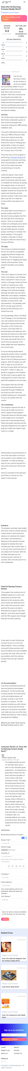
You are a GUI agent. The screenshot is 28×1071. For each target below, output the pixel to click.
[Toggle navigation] (24, 2)
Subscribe (15, 1039)
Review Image (6, 847)
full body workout (17, 157)
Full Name (5, 874)
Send (5, 919)
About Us (4, 1053)
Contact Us (18, 1053)
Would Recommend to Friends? (12, 835)
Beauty (16, 1047)
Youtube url (5, 853)
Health (3, 1047)
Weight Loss (5, 1050)
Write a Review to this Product (11, 18)
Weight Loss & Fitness (11, 13)
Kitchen (16, 1050)
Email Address (6, 882)
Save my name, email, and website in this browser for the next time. (14, 913)
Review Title (6, 840)
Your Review (6, 896)
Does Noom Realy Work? (10, 987)
